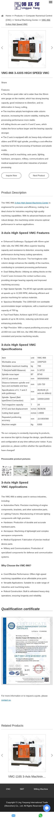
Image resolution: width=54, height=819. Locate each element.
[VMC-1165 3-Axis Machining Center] (27, 753)
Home (8, 15)
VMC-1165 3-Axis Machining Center (27, 776)
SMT (22, 789)
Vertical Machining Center (26, 20)
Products (19, 15)
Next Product (39, 175)
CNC (8, 789)
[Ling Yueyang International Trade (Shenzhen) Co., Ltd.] (27, 5)
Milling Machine (41, 789)
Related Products (12, 725)
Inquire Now (11, 175)
